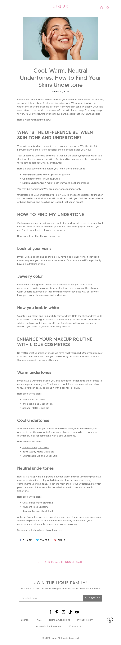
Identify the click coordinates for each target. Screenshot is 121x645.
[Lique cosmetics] (60, 6)
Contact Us (75, 626)
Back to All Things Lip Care (63, 561)
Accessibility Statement (49, 626)
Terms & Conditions (59, 619)
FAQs (38, 619)
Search (24, 619)
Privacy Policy (85, 619)
